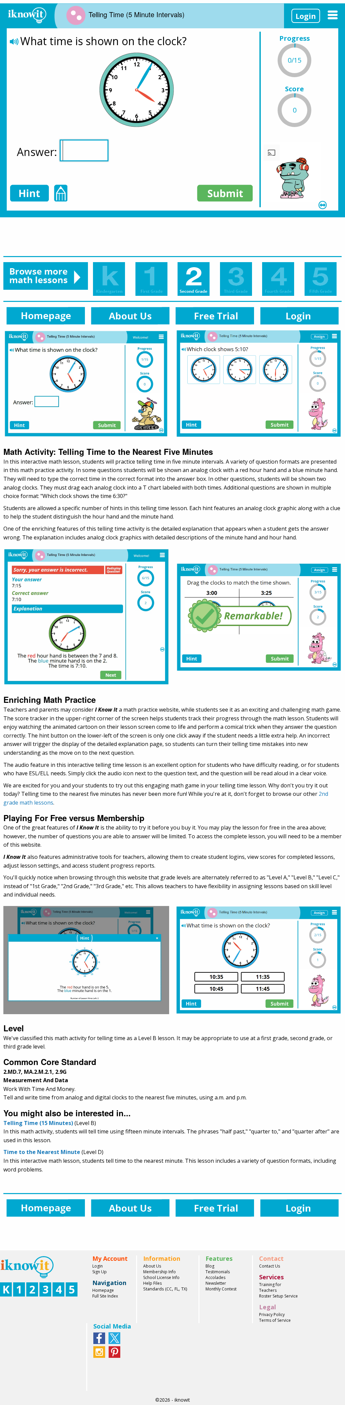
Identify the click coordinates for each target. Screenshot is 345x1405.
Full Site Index (105, 1296)
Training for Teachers (270, 1287)
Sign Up (99, 1272)
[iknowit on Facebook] (99, 1337)
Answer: (38, 152)
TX (183, 1289)
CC (169, 1289)
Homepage (103, 1290)
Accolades (215, 1277)
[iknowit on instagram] (99, 1351)
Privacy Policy (272, 1314)
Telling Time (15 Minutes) (38, 1123)
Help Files (152, 1283)
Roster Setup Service (278, 1296)
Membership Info (159, 1272)
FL (177, 1289)
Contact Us (269, 1266)
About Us (152, 1266)
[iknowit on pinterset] (114, 1351)
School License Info (161, 1277)
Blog (210, 1266)
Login (305, 16)
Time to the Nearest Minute (41, 1152)
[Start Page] (27, 14)
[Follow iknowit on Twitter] (114, 1337)
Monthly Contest (221, 1289)
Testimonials (218, 1272)
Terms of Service (275, 1320)
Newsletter (216, 1283)
